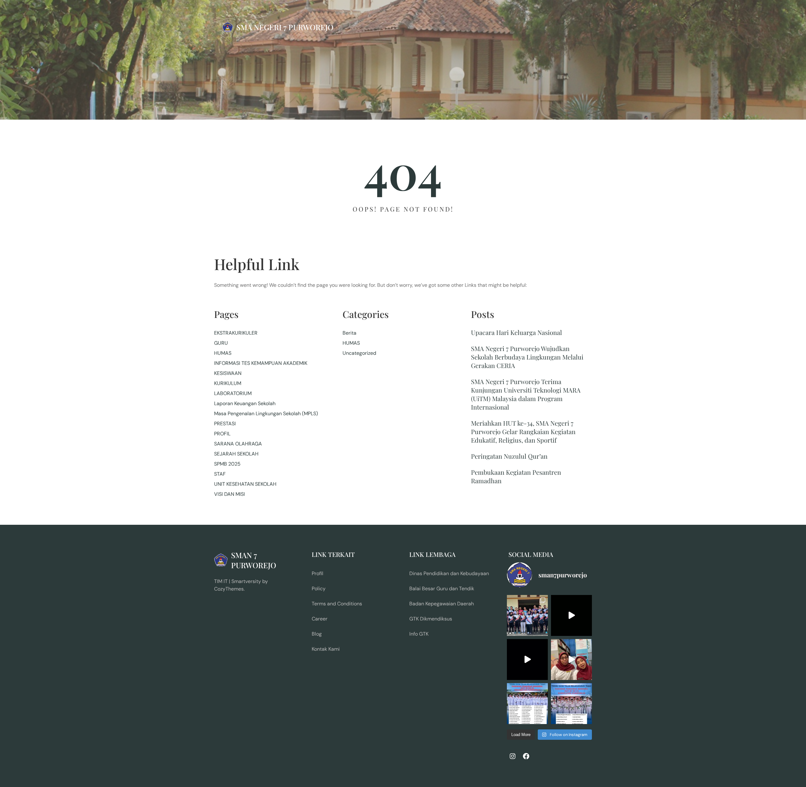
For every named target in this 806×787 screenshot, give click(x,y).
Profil (317, 573)
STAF (220, 474)
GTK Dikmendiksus (430, 618)
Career (319, 618)
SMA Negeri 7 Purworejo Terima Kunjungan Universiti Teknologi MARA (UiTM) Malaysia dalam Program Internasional (526, 394)
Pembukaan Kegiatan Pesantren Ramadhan (516, 476)
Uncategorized (359, 353)
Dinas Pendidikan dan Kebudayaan (449, 573)
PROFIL (222, 433)
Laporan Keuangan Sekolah (244, 403)
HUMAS (222, 353)
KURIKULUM (227, 383)
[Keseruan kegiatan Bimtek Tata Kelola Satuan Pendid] (527, 659)
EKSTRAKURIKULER (236, 333)
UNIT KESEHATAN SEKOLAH (245, 484)
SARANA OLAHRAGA (238, 443)
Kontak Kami (326, 649)
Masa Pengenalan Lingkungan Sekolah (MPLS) (266, 413)
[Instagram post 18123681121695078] (571, 703)
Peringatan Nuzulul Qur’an (509, 456)
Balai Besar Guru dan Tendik (441, 588)
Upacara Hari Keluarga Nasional (516, 332)
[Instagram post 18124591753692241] (527, 703)
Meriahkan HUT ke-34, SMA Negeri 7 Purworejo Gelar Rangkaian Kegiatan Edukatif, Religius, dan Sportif (523, 431)
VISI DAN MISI (229, 494)
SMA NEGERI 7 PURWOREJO (284, 27)
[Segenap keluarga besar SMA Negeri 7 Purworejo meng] (571, 659)
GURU (221, 343)
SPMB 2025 (227, 464)
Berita (349, 333)
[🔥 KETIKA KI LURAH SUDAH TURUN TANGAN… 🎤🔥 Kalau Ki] (571, 615)
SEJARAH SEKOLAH (236, 453)
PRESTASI (225, 423)
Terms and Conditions (337, 603)
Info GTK (419, 634)
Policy (319, 588)
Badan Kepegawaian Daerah (441, 603)
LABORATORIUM (233, 393)
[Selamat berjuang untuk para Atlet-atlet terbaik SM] (527, 615)
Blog (317, 634)
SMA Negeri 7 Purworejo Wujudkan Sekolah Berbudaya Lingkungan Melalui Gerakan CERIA (527, 357)
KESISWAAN (227, 373)
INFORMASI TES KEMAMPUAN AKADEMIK (260, 363)
